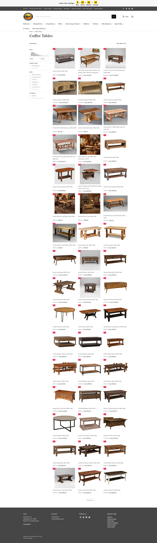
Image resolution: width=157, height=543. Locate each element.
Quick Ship (119, 24)
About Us (109, 517)
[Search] (114, 16)
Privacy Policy (111, 527)
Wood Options (67, 8)
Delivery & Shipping (112, 523)
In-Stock (26, 28)
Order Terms (110, 521)
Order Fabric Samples (87, 8)
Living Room (50, 24)
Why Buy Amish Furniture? (35, 8)
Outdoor (96, 24)
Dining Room (38, 24)
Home (31, 31)
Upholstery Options (57, 8)
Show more (90, 500)
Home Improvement (73, 24)
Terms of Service (111, 525)
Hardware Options (98, 8)
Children (86, 24)
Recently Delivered (39, 28)
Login (127, 16)
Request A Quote (111, 519)
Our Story (25, 8)
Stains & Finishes (48, 8)
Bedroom (26, 24)
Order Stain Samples (76, 8)
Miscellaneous (107, 24)
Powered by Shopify (27, 538)
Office (60, 24)
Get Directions (27, 524)
